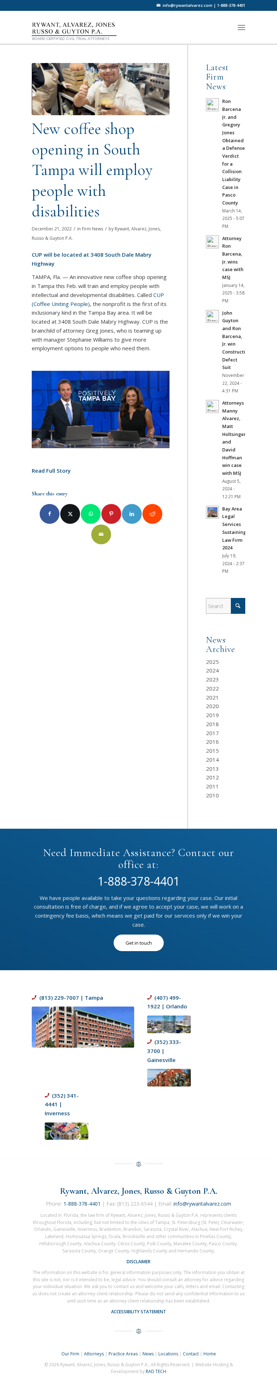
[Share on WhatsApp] (91, 514)
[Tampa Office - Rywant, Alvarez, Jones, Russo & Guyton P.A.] (83, 1027)
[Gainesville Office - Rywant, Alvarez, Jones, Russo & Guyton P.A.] (169, 1077)
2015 (212, 750)
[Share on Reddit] (152, 514)
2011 (212, 786)
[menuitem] (241, 27)
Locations (168, 1354)
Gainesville (161, 1059)
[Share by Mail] (101, 534)
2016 (212, 741)
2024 (212, 670)
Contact (191, 1354)
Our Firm (70, 1354)
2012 (212, 777)
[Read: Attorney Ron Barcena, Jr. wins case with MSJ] (212, 241)
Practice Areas (123, 1354)
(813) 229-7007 (59, 997)
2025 (212, 661)
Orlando (176, 1006)
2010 (212, 795)
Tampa (94, 997)
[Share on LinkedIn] (132, 514)
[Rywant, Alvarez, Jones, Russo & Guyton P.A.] (79, 26)
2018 (212, 724)
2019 (212, 715)
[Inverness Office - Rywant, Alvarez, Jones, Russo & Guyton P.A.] (66, 1131)
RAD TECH (156, 1371)
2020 (212, 706)
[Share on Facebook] (50, 514)
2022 (212, 688)
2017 (212, 733)
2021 (212, 697)
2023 (212, 679)
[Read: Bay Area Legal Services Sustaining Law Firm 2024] (212, 512)
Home (209, 1354)
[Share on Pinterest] (111, 514)
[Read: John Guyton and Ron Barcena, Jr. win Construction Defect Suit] (212, 316)
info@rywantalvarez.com (187, 5)
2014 (212, 759)
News (148, 1354)
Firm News (92, 229)
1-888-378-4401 (231, 5)
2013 (212, 768)
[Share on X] (70, 514)
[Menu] (241, 27)
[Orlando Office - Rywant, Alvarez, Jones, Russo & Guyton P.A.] (169, 1024)
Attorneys (94, 1354)
